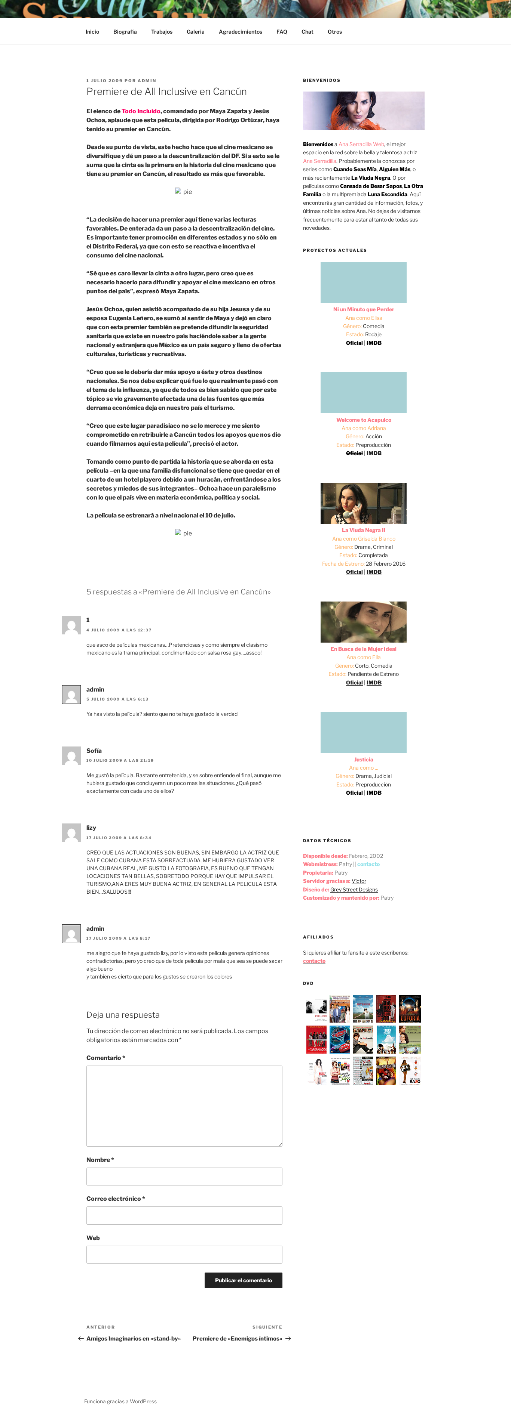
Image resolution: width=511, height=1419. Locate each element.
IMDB (374, 453)
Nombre (100, 1159)
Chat (307, 31)
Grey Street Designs (354, 889)
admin (147, 80)
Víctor (359, 881)
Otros (335, 31)
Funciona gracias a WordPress (120, 1401)
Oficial (354, 572)
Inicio (92, 31)
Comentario (105, 1057)
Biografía (125, 31)
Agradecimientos (240, 31)
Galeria (196, 31)
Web (93, 1238)
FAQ (281, 31)
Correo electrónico (115, 1198)
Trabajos (161, 31)
